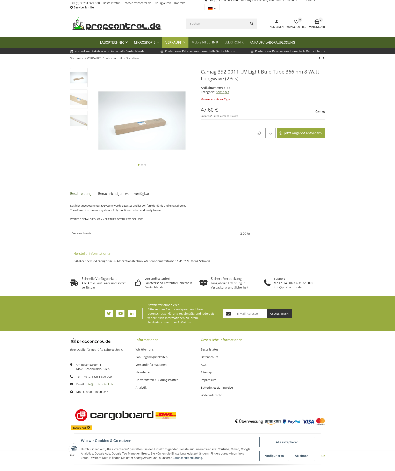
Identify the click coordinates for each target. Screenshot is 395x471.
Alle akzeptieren (287, 442)
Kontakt (179, 3)
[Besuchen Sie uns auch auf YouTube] (120, 313)
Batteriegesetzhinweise (217, 387)
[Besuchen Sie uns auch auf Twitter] (109, 313)
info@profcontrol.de (137, 3)
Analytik (141, 387)
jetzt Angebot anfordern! (303, 133)
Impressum (208, 380)
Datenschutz (209, 357)
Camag (320, 111)
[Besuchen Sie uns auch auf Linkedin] (132, 313)
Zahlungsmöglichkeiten (152, 357)
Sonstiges (222, 92)
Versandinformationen (151, 365)
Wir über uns (145, 349)
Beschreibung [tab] (81, 193)
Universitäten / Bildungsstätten (157, 380)
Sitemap (206, 372)
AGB (204, 365)
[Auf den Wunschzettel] (270, 133)
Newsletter (143, 372)
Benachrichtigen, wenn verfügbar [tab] (124, 193)
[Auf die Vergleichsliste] (259, 133)
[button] (83, 7)
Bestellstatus (112, 3)
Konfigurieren (274, 455)
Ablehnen (301, 455)
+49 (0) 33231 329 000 (85, 3)
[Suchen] (252, 24)
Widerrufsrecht (211, 395)
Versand (225, 116)
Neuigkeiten (163, 3)
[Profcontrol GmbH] (116, 23)
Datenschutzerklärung (163, 314)
